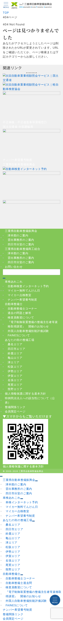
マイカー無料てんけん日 (24, 290)
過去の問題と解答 (19, 313)
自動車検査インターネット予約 (28, 286)
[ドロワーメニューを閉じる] (1, 476)
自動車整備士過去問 (19, 583)
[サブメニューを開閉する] (36, 480)
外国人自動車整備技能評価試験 (28, 331)
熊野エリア (15, 389)
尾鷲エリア (15, 384)
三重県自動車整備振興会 (31, 471)
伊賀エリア (15, 375)
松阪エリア (15, 366)
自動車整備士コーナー (22, 308)
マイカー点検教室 (19, 295)
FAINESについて (19, 335)
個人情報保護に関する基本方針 (23, 466)
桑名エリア (15, 344)
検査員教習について (21, 317)
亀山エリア (15, 357)
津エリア (13, 362)
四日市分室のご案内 (21, 244)
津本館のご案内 (18, 235)
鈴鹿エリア (15, 353)
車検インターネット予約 (22, 502)
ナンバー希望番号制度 (22, 299)
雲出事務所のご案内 (21, 239)
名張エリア (15, 380)
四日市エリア (16, 348)
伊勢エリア (15, 371)
